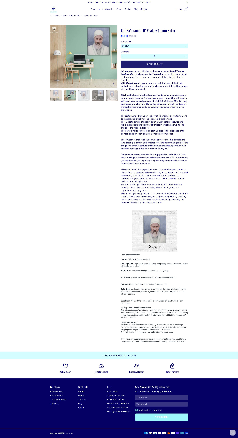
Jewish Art (108, 9)
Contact (127, 9)
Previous (53, 56)
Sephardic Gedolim (61, 15)
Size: (126, 41)
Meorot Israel (68, 433)
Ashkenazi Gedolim (116, 399)
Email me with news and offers (150, 410)
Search (81, 395)
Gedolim (95, 9)
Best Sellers (112, 391)
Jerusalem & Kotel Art (117, 407)
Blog (136, 9)
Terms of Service (58, 399)
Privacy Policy (56, 391)
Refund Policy (56, 395)
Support (144, 9)
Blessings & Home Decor (118, 411)
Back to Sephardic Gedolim (119, 356)
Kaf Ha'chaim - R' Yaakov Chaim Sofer (84, 15)
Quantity (125, 51)
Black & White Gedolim (118, 403)
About (119, 9)
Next (113, 56)
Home (81, 391)
